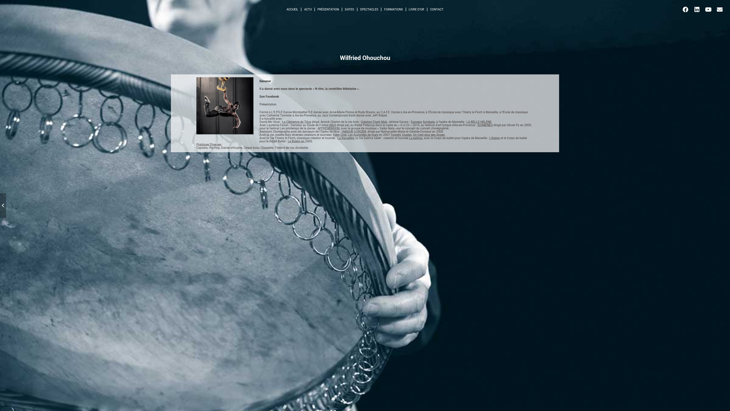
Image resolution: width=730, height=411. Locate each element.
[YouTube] (708, 9)
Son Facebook (269, 96)
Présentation (267, 104)
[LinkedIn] (697, 9)
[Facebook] (685, 9)
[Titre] (719, 9)
